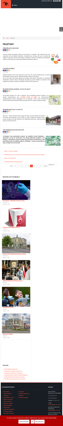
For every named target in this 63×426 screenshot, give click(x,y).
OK (32, 421)
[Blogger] (9, 50)
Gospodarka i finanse (8, 397)
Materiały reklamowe (8, 413)
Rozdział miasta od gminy (29, 97)
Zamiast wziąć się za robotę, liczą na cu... (13, 280)
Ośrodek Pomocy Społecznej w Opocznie (14, 379)
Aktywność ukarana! (8, 334)
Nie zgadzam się (39, 421)
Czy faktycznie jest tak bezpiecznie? (13, 161)
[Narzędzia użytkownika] (60, 50)
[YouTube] (60, 1)
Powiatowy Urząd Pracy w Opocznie (13, 373)
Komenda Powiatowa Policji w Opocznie (14, 377)
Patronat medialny (23, 397)
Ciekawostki (6, 407)
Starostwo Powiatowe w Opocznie (13, 371)
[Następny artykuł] (41, 166)
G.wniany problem (9, 68)
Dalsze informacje (24, 421)
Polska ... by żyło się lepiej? (11, 151)
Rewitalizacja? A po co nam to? (13, 109)
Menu (15, 5)
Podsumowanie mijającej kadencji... (11, 227)
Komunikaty (6, 391)
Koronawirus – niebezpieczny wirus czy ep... (14, 200)
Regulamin (21, 391)
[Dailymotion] (58, 1)
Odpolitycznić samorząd (10, 48)
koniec (45, 166)
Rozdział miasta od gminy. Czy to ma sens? (16, 89)
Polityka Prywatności (24, 393)
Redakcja (21, 395)
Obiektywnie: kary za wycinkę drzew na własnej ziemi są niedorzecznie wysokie (24, 154)
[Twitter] (56, 1)
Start (7, 38)
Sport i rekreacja (7, 401)
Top (61, 30)
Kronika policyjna (7, 405)
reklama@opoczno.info (54, 410)
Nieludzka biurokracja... (8, 307)
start (11, 166)
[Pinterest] (5, 50)
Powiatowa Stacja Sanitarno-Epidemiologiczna (16, 375)
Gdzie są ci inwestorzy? (10, 158)
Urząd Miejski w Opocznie (10, 369)
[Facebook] (54, 1)
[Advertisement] (31, 20)
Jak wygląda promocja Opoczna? (13, 130)
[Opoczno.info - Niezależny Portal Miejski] (6, 4)
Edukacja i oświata (8, 403)
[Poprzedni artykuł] (16, 166)
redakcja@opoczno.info (54, 404)
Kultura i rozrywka (8, 399)
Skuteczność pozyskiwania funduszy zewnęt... (14, 254)
